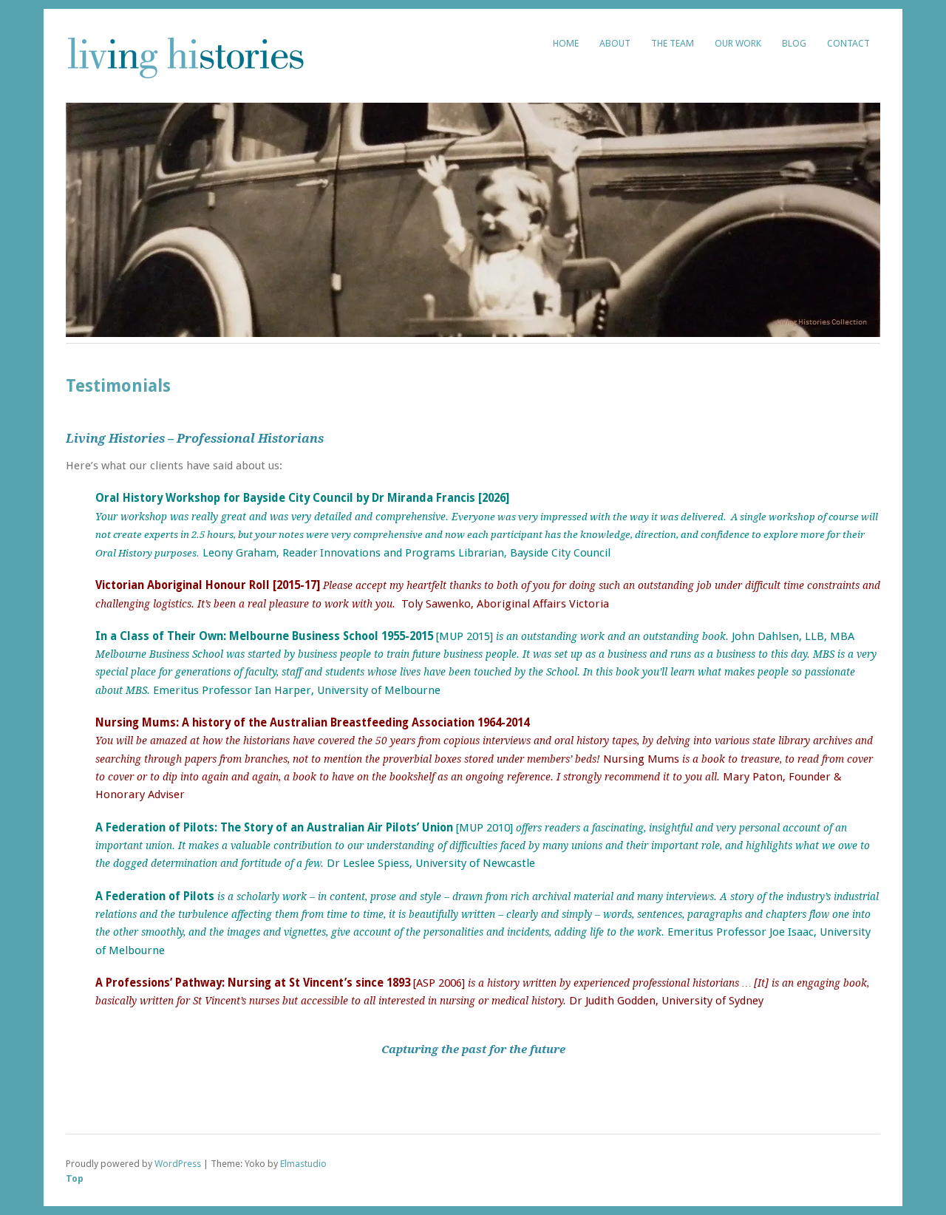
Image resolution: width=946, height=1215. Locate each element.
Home (566, 43)
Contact (848, 43)
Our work (738, 43)
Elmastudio (303, 1163)
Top (75, 1178)
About (614, 43)
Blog (794, 43)
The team (672, 43)
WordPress (177, 1163)
